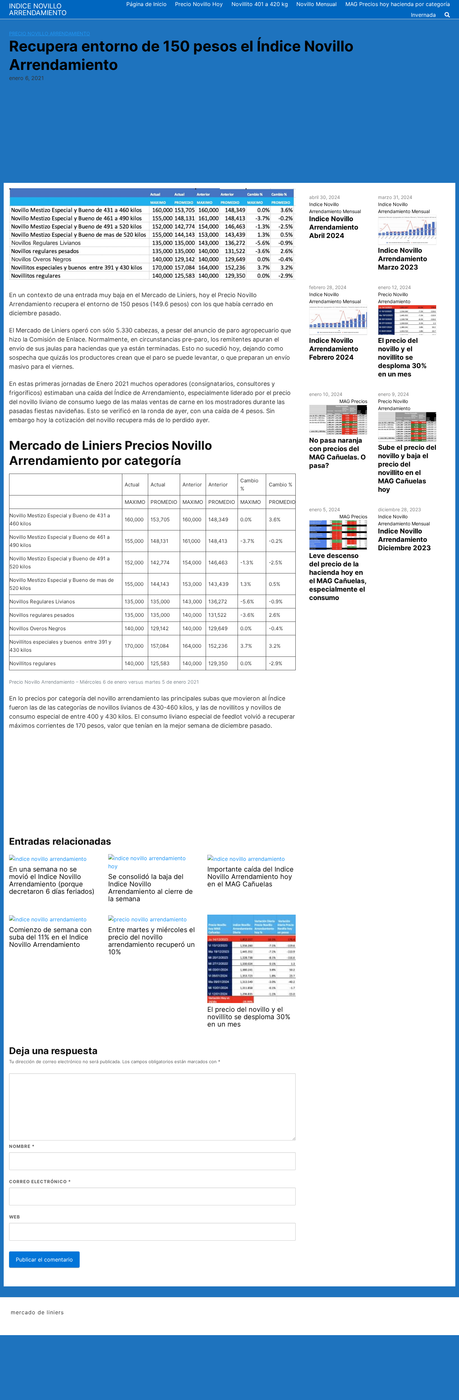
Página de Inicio (146, 4)
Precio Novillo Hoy (199, 4)
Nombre (22, 1146)
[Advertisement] (229, 132)
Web (14, 1216)
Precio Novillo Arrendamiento (49, 33)
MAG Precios (353, 401)
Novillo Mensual (316, 4)
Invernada (423, 14)
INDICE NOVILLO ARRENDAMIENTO (38, 9)
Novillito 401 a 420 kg (260, 4)
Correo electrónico (40, 1181)
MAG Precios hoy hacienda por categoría (397, 4)
